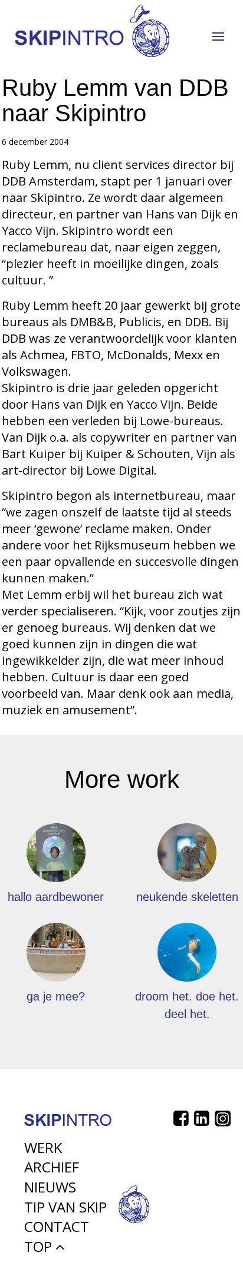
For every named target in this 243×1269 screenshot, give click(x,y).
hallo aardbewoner (56, 896)
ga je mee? (56, 996)
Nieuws (50, 1187)
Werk (43, 1147)
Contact (56, 1226)
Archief (51, 1167)
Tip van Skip (65, 1207)
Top (39, 1246)
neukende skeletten (187, 896)
